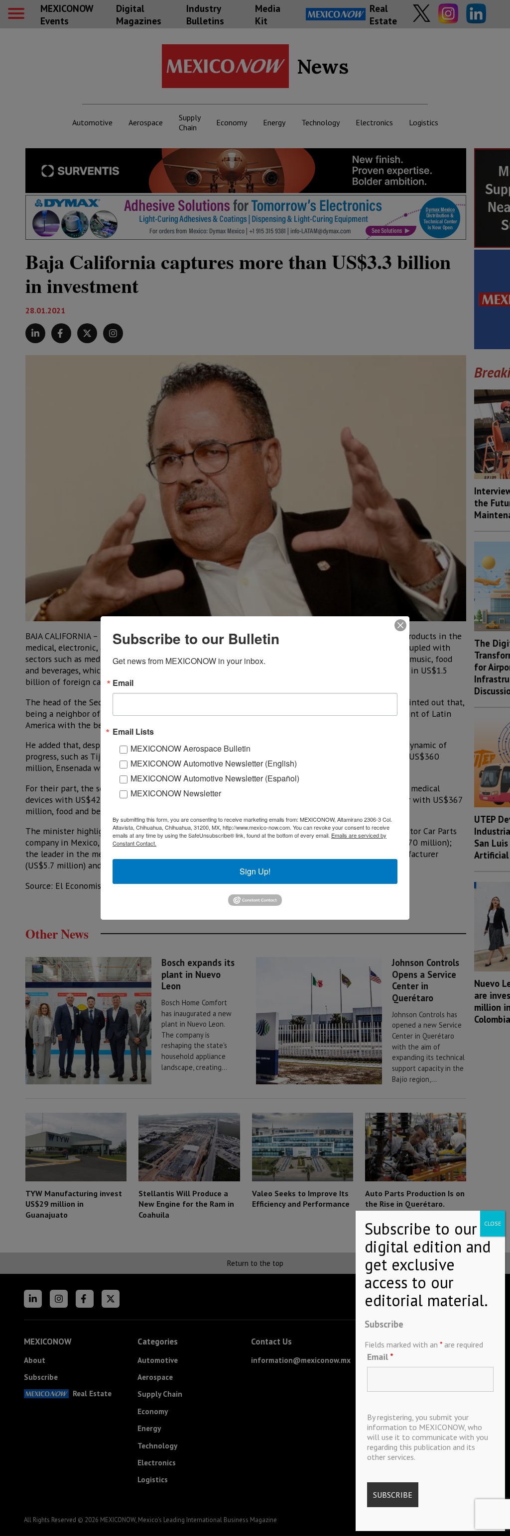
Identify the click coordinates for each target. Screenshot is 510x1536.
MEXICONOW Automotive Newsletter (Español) (214, 778)
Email (380, 1356)
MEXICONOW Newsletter (175, 793)
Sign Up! (255, 871)
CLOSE (492, 1223)
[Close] (400, 625)
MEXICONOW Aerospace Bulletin (190, 748)
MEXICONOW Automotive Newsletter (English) (213, 763)
